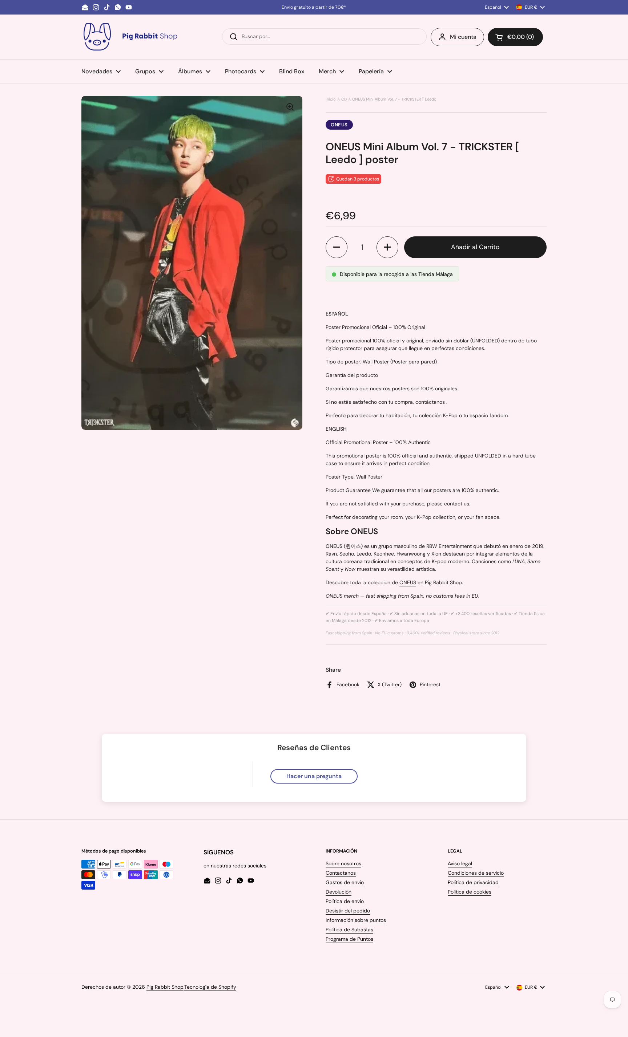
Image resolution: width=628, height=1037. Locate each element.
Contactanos (341, 873)
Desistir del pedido (348, 910)
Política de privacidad (473, 882)
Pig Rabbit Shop (165, 987)
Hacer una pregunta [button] (314, 776)
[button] (515, 37)
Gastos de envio (345, 882)
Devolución (338, 891)
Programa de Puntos (349, 939)
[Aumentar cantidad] (387, 247)
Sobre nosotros (343, 863)
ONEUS (339, 125)
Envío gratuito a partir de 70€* (314, 7)
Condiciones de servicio (476, 873)
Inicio (331, 99)
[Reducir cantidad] (336, 247)
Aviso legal (460, 863)
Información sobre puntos (356, 920)
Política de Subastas (349, 929)
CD (344, 99)
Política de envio (345, 901)
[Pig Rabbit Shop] (129, 37)
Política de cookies (469, 891)
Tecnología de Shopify (210, 987)
